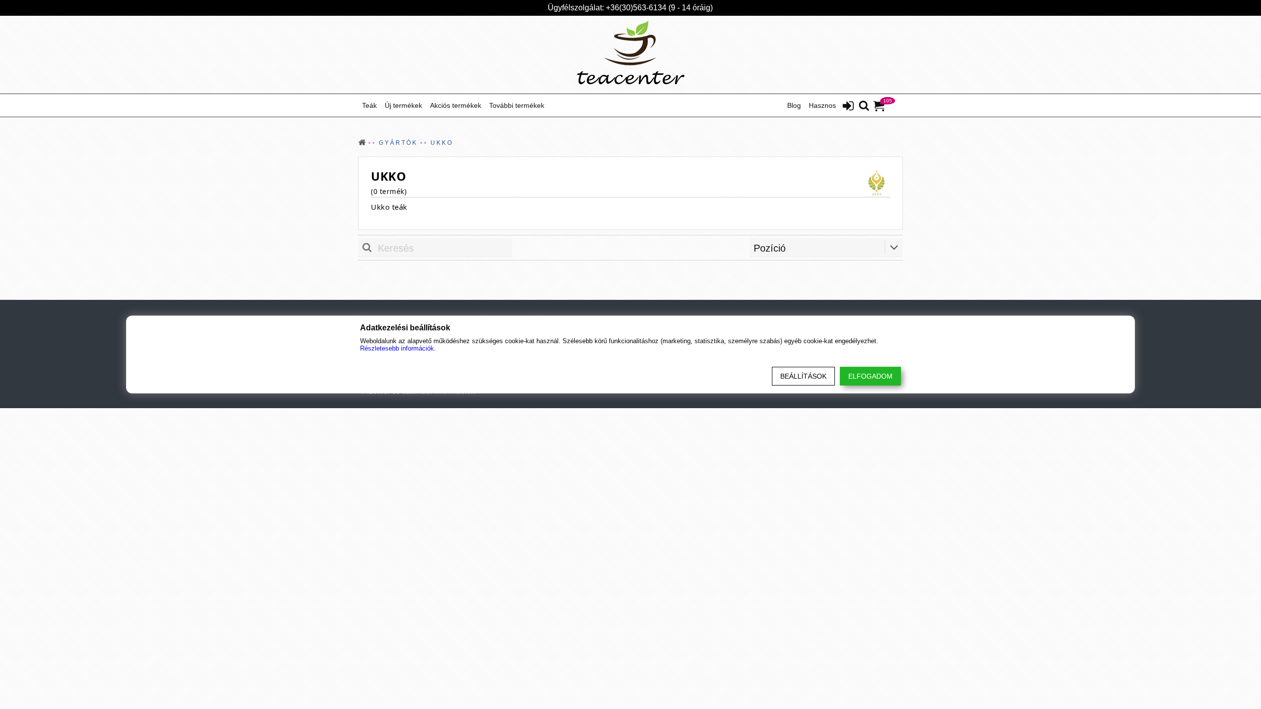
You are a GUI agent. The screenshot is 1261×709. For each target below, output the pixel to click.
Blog (794, 105)
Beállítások (803, 376)
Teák (369, 105)
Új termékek (403, 105)
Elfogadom (870, 376)
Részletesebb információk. (398, 348)
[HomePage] (630, 55)
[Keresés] (864, 106)
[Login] (848, 106)
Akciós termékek (455, 105)
